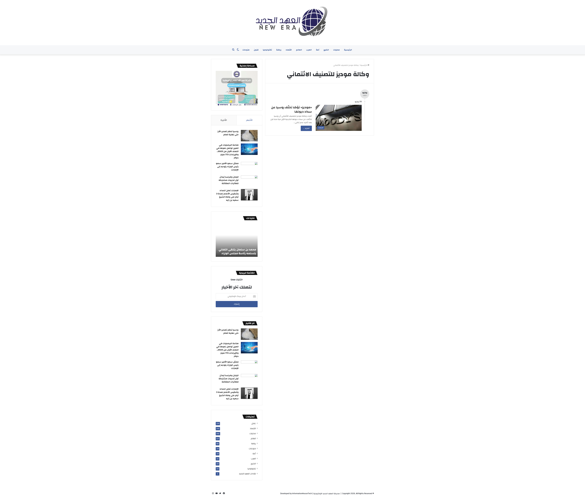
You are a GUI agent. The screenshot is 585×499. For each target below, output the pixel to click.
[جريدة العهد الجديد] (292, 22)
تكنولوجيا (267, 50)
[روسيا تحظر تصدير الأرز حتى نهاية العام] (249, 135)
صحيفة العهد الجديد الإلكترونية (326, 493)
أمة (317, 50)
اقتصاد (289, 50)
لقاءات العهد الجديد (247, 473)
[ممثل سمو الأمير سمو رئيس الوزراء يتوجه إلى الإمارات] (249, 167)
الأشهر (249, 120)
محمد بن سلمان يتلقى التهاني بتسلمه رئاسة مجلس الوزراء (237, 251)
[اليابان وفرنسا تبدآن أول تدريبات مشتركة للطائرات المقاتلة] (249, 181)
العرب (309, 50)
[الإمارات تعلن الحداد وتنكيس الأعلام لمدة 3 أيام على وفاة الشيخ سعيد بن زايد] (249, 194)
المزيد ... (306, 128)
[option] (237, 240)
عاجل (253, 423)
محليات (336, 50)
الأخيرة (224, 120)
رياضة (278, 50)
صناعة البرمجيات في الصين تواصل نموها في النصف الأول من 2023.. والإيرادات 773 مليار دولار (227, 151)
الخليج (326, 50)
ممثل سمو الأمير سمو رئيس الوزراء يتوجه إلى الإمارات (227, 166)
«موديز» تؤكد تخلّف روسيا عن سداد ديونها (291, 109)
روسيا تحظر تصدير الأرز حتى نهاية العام (228, 133)
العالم (299, 50)
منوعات (246, 50)
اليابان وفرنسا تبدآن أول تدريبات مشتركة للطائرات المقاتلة (229, 180)
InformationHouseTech (302, 493)
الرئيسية (348, 50)
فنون (256, 50)
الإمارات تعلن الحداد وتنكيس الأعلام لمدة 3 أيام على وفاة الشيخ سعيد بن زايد (227, 195)
